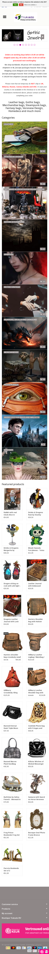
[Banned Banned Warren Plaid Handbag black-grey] (12, 748)
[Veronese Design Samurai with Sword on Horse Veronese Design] (36, 783)
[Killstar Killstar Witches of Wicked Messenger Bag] (36, 748)
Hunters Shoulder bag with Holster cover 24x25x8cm (35, 620)
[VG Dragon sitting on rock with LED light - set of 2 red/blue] (12, 570)
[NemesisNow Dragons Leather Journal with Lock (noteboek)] (12, 605)
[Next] (42, 36)
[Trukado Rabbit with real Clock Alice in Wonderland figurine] (12, 499)
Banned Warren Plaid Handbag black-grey (10, 763)
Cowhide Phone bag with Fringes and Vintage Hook (36, 727)
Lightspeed (37, 945)
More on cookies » (30, 5)
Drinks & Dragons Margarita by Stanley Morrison (11, 549)
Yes (15, 5)
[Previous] (6, 36)
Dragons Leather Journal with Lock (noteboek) (11, 620)
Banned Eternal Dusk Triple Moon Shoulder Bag (11, 727)
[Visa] (18, 948)
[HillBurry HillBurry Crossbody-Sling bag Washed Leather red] (12, 677)
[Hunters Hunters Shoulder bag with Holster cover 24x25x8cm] (36, 605)
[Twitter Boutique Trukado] (20, 894)
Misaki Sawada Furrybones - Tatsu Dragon (36, 549)
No (21, 5)
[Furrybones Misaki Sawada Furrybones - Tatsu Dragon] (36, 534)
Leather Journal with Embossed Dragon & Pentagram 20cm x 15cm (36, 585)
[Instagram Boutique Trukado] (33, 894)
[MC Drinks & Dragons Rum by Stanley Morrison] (36, 499)
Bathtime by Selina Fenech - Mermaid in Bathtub (12, 798)
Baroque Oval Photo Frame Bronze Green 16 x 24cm (36, 834)
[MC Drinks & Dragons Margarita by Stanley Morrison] (12, 534)
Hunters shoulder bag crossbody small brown (12, 656)
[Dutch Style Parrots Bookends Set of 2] (12, 855)
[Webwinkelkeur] (24, 930)
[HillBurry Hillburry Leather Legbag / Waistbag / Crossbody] (36, 641)
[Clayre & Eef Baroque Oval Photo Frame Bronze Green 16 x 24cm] (36, 819)
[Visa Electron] (29, 948)
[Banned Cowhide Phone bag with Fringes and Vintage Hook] (36, 712)
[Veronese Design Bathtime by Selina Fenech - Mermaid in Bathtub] (12, 783)
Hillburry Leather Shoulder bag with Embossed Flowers (36, 691)
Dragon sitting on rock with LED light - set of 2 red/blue (12, 585)
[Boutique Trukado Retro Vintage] (24, 35)
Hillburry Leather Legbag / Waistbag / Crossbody (36, 656)
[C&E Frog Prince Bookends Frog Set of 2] (12, 819)
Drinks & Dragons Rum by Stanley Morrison (35, 513)
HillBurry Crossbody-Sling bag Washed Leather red (12, 691)
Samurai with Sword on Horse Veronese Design (36, 798)
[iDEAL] (7, 948)
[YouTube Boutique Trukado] (29, 894)
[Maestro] (34, 948)
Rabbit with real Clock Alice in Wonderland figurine (12, 513)
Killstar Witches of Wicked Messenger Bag (36, 763)
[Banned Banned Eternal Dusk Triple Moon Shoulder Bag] (12, 712)
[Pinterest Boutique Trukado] (24, 894)
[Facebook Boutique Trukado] (16, 894)
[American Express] (39, 948)
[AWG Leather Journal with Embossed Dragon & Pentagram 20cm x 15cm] (36, 570)
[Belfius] (34, 951)
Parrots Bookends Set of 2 (11, 869)
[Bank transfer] (29, 951)
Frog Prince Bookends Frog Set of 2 (12, 834)
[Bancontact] (23, 948)
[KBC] (44, 948)
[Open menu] (4, 16)
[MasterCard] (13, 948)
